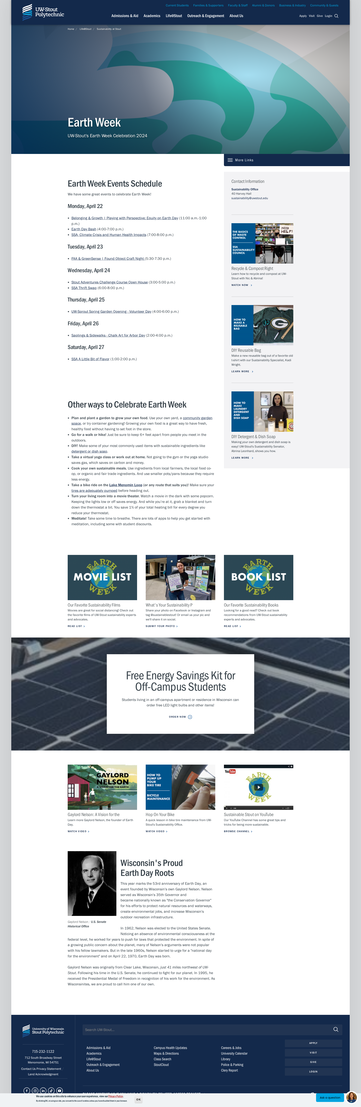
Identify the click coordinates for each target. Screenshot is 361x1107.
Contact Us (28, 1069)
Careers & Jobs (231, 1048)
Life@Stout (174, 15)
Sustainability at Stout (109, 29)
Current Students (177, 5)
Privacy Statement (49, 1069)
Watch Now (240, 285)
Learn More (240, 371)
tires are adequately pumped (94, 490)
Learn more (240, 457)
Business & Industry (292, 5)
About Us (236, 15)
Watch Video (77, 831)
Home (71, 29)
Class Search (162, 1059)
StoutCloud (161, 1065)
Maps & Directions (166, 1053)
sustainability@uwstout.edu (249, 198)
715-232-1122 (43, 1051)
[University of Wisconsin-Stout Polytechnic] (43, 1034)
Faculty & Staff (238, 5)
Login (328, 16)
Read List (75, 626)
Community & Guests (324, 5)
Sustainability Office (244, 189)
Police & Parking (232, 1065)
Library (225, 1059)
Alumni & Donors (263, 5)
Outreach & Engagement (205, 15)
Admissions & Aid (124, 15)
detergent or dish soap (89, 451)
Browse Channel (237, 831)
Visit (312, 16)
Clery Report (229, 1070)
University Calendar (234, 1053)
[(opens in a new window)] (102, 577)
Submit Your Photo (160, 626)
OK (138, 1099)
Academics (152, 15)
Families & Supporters (208, 5)
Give (320, 16)
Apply (303, 16)
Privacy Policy (115, 1096)
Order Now (177, 716)
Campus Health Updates (170, 1048)
